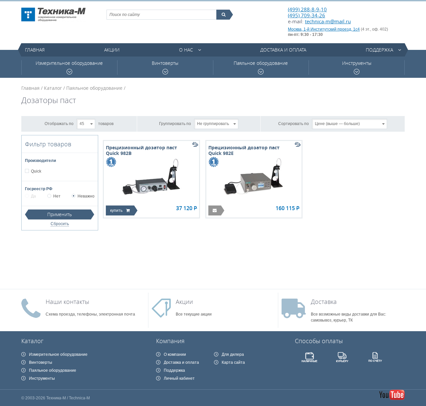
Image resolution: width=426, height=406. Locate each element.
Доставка (324, 302)
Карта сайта (233, 362)
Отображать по (59, 123)
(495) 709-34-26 (306, 15)
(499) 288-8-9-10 (307, 9)
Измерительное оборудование (69, 63)
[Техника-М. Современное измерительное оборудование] (53, 15)
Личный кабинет (179, 378)
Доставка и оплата (283, 50)
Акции (111, 50)
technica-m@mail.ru (328, 21)
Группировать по (175, 123)
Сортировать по (293, 123)
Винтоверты (165, 63)
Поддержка (379, 50)
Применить (59, 214)
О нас (186, 50)
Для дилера (233, 354)
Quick (36, 171)
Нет (57, 196)
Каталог (53, 88)
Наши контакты (67, 302)
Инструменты (356, 63)
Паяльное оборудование (261, 63)
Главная (35, 50)
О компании (175, 354)
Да (33, 196)
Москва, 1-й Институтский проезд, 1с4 (324, 29)
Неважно (86, 196)
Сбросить (60, 223)
